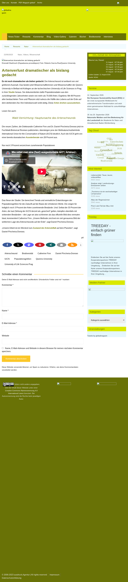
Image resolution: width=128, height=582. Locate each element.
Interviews (108, 37)
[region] (106, 294)
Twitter (120, 3)
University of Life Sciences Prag (19, 264)
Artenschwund (11, 253)
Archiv (39, 3)
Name (5, 311)
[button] (7, 245)
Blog (49, 37)
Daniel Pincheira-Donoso (67, 253)
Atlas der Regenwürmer (100, 200)
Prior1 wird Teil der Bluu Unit (102, 206)
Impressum (54, 575)
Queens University (44, 259)
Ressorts (26, 37)
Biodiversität (27, 253)
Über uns (5, 3)
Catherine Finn (44, 253)
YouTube (124, 3)
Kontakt (14, 3)
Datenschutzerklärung (11, 578)
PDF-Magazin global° (27, 3)
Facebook (116, 3)
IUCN (7, 259)
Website (5, 336)
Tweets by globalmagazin (97, 336)
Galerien (73, 37)
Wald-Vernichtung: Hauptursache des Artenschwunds (44, 117)
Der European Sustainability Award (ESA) (105, 98)
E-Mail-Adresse (9, 323)
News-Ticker (14, 37)
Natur (20, 55)
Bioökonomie (95, 37)
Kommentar (38, 37)
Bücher (83, 37)
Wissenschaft (35, 55)
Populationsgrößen (22, 259)
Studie (11, 92)
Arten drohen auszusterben (67, 103)
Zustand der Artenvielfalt (44, 228)
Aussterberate (33, 137)
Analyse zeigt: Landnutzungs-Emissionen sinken (102, 184)
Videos (25, 55)
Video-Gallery (60, 37)
